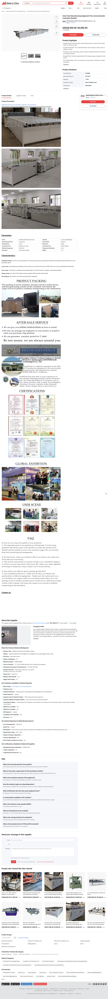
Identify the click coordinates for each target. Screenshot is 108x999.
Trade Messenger (27, 984)
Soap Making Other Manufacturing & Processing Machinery (49, 965)
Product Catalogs (23, 937)
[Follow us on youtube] (101, 984)
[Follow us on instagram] (99, 984)
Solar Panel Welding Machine (10, 976)
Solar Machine (16, 686)
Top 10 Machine (40, 976)
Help (78, 8)
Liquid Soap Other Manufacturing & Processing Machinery (17, 965)
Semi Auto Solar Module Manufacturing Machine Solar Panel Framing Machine (32, 924)
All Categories (7, 8)
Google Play (15, 984)
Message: (8, 848)
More (3, 979)
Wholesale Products (54, 988)
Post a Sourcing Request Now (45, 862)
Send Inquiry (73, 35)
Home (3, 11)
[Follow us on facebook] (94, 984)
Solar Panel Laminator (7, 941)
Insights (87, 988)
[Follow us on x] (96, 984)
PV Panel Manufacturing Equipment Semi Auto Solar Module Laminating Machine (53, 894)
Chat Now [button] (97, 35)
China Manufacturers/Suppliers (41, 988)
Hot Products (22, 988)
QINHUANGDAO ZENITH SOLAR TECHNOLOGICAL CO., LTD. (81, 21)
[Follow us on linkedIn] (105, 984)
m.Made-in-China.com (57, 990)
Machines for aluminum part (8, 946)
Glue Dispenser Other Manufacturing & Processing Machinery (72, 961)
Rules (105, 8)
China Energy (42, 972)
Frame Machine (5, 943)
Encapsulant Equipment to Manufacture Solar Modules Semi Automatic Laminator (74, 924)
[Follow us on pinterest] (103, 984)
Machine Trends (51, 976)
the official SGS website (39, 623)
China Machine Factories (9, 972)
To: (9, 844)
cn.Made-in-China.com (69, 990)
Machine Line (21, 972)
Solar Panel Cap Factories (26, 976)
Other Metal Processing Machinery (11, 961)
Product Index (81, 988)
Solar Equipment (32, 972)
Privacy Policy (78, 993)
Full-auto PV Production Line (35, 941)
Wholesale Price (63, 988)
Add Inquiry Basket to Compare (31, 62)
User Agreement (62, 993)
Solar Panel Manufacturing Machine (75, 972)
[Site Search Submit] (71, 3)
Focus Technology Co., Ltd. (43, 993)
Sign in (104, 4)
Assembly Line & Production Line (31, 961)
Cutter (55, 943)
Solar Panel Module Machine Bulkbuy (67, 976)
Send (13, 861)
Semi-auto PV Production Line (61, 941)
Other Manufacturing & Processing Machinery (38, 11)
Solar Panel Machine (25, 686)
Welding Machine (32, 943)
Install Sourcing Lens (41, 984)
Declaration (70, 993)
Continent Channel (72, 988)
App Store (5, 984)
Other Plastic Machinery (48, 961)
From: (8, 840)
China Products (29, 988)
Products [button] (27, 3)
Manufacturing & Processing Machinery (16, 11)
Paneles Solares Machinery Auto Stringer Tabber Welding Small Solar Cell (74, 894)
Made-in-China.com (47, 990)
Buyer (70, 8)
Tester (81, 943)
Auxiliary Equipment (85, 941)
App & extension (87, 8)
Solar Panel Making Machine (94, 972)
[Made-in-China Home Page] (10, 3)
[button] (66, 3)
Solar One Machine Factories (56, 972)
